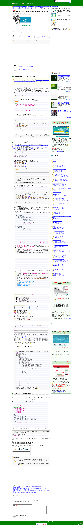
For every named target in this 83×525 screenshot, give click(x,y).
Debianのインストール (57, 194)
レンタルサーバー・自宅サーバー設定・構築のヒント (45, 521)
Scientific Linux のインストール (58, 227)
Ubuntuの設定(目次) (55, 6)
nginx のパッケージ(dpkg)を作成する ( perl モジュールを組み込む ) (27, 68)
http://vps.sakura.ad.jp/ (59, 151)
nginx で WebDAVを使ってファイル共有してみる (21, 489)
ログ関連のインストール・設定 (58, 185)
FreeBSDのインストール (57, 218)
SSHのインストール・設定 (57, 219)
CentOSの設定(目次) (23, 6)
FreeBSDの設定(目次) (38, 6)
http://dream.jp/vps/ (67, 318)
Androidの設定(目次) (16, 6)
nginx (26, 13)
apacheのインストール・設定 (59, 170)
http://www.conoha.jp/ (56, 358)
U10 (15, 10)
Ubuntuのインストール (57, 254)
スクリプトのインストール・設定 (58, 162)
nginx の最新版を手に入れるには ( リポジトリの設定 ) (24, 66)
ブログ (53, 278)
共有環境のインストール (57, 190)
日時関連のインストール (57, 192)
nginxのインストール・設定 (59, 172)
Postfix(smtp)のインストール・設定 (60, 179)
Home (14, 7)
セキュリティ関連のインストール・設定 (60, 184)
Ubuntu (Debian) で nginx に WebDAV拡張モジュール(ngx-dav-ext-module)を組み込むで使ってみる (29, 488)
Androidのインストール (57, 159)
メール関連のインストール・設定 (58, 174)
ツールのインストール (57, 189)
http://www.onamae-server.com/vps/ (58, 391)
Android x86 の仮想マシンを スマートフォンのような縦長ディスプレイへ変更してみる (64, 85)
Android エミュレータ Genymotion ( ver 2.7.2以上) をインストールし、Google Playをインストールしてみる (64, 76)
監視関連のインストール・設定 (58, 214)
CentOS (53, 160)
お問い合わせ (56, 29)
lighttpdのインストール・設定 (59, 171)
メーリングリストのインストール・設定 (61, 180)
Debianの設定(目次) (31, 6)
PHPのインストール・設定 (59, 209)
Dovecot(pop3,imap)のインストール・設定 (62, 176)
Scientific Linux (54, 226)
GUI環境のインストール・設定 (58, 183)
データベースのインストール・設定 (59, 166)
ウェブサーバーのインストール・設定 (59, 169)
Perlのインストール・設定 (59, 165)
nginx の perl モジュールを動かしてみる (22, 69)
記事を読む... (69, 81)
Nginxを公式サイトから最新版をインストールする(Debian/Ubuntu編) (24, 492)
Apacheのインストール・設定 (58, 223)
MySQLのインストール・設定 (59, 167)
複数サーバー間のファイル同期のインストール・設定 (62, 188)
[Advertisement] (31, 53)
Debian (53, 193)
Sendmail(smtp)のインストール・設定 (61, 175)
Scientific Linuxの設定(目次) (46, 6)
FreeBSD (53, 217)
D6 (13, 10)
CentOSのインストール (57, 161)
